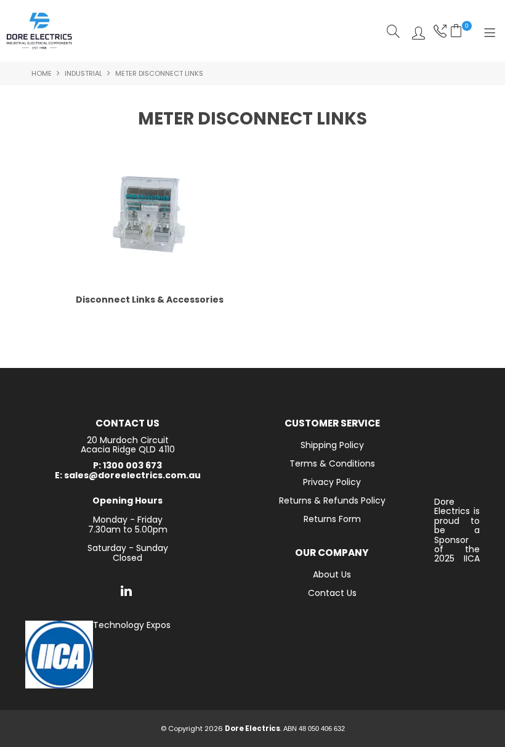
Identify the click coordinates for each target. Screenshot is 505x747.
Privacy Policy (332, 482)
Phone (438, 31)
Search (393, 31)
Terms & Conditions (332, 463)
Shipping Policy (332, 445)
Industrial (83, 73)
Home (41, 73)
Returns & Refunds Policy (332, 500)
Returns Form (332, 519)
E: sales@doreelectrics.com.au (128, 475)
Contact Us (332, 593)
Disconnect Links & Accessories (150, 299)
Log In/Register (415, 31)
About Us (332, 574)
